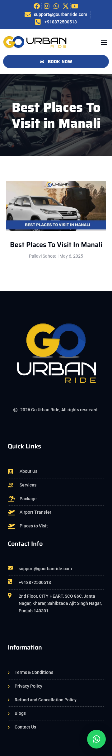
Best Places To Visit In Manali (56, 244)
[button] (104, 42)
